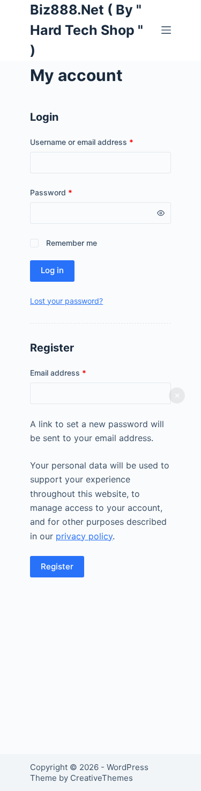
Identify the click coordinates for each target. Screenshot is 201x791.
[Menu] (166, 30)
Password (66, 192)
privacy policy (84, 536)
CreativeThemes (101, 778)
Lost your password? (66, 300)
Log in (52, 270)
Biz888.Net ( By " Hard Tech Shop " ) (86, 30)
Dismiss (177, 395)
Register (57, 566)
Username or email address (97, 142)
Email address (73, 372)
